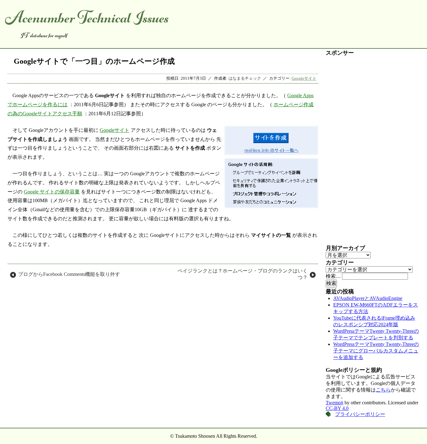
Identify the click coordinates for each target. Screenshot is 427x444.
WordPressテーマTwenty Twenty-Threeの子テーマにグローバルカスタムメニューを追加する (376, 351)
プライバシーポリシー (360, 414)
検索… (333, 276)
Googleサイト (304, 78)
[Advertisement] (372, 150)
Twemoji (334, 402)
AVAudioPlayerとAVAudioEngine (367, 298)
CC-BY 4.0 (337, 408)
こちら (383, 389)
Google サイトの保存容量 (52, 191)
